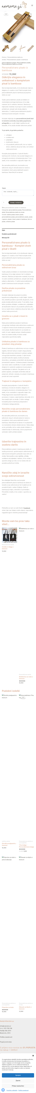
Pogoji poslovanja (6, 1042)
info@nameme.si (5, 1026)
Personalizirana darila (23, 63)
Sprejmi (18, 1075)
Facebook (27, 508)
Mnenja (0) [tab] (5, 238)
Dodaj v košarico (16, 202)
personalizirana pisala (9, 63)
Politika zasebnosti (23, 1090)
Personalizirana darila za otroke (12, 64)
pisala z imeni (12, 219)
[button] (33, 1056)
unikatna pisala (10, 221)
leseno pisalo (19, 214)
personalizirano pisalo (21, 217)
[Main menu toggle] (32, 5)
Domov (4, 57)
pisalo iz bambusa (21, 219)
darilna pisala (11, 214)
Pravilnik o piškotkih (12, 1090)
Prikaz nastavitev (18, 1086)
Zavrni (18, 1080)
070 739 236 (8, 1028)
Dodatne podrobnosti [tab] (9, 234)
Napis (4, 188)
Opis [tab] (3, 230)
